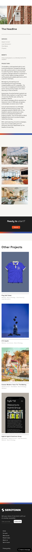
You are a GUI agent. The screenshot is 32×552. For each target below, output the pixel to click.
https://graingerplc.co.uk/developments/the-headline (14, 58)
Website (4, 297)
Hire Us (16, 227)
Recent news (6, 538)
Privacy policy (6, 548)
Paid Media (5, 46)
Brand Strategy (11, 297)
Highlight (4, 388)
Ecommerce (10, 343)
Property (4, 48)
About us (5, 540)
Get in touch (6, 542)
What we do (6, 535)
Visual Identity (20, 297)
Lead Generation (6, 44)
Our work (5, 533)
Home (4, 531)
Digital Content (6, 42)
